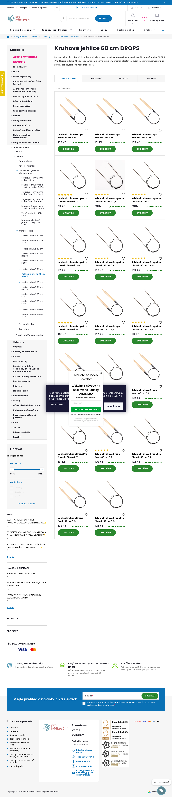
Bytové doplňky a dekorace (27, 376)
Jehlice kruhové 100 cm (32, 309)
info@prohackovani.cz (85, 751)
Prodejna (23, 7)
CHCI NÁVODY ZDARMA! (86, 409)
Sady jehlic (24, 329)
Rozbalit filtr (26, 503)
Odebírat (150, 695)
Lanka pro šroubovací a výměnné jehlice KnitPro (33, 185)
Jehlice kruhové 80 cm (32, 282)
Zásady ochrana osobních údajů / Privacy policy (22, 755)
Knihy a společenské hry (25, 410)
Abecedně (151, 78)
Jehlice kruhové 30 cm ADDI (32, 241)
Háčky (19, 151)
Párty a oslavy (20, 395)
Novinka (19, 492)
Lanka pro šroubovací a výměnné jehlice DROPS (33, 207)
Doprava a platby (39, 7)
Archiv (10, 557)
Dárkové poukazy (22, 76)
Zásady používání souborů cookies (22, 761)
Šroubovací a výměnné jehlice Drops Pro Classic (33, 193)
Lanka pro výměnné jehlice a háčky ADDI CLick (31, 222)
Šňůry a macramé (22, 120)
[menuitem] (22, 30)
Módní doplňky (20, 391)
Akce (18, 488)
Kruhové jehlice (26, 231)
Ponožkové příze (21, 106)
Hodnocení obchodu (19, 739)
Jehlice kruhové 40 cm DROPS (32, 254)
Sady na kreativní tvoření (26, 142)
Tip (17, 496)
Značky (17, 437)
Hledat (103, 18)
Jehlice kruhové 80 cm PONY (32, 295)
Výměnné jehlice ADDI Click (32, 214)
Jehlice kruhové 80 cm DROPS (32, 288)
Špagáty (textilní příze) (25, 111)
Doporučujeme (68, 78)
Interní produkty (21, 432)
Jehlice (19, 156)
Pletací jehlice (25, 161)
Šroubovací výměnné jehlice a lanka (29, 171)
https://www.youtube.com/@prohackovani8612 (85, 772)
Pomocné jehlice (27, 324)
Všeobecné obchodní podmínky (20, 749)
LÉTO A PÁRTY (20, 66)
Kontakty (10, 7)
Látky (16, 71)
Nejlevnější (95, 78)
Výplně (16, 356)
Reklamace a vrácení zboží (19, 743)
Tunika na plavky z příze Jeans (21, 573)
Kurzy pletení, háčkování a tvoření (27, 82)
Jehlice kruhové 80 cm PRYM (32, 302)
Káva (15, 422)
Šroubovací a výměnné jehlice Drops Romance (32, 200)
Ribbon (16, 115)
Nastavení (57, 404)
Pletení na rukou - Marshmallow (22, 136)
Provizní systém (17, 766)
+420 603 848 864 (85, 757)
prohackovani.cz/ (85, 766)
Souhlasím (113, 406)
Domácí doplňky (21, 381)
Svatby (16, 400)
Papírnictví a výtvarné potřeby (24, 416)
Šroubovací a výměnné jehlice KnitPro (32, 178)
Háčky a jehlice (21, 147)
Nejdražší (123, 78)
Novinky (19, 62)
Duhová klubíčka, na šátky (26, 130)
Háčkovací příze (21, 125)
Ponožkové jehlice (27, 166)
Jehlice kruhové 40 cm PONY (32, 261)
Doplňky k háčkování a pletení (30, 335)
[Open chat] (161, 790)
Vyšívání (17, 346)
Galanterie (18, 342)
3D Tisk (16, 427)
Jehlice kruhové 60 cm (32, 269)
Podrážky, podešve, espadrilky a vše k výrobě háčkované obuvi (26, 369)
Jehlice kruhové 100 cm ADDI (32, 315)
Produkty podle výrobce (25, 96)
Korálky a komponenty (25, 351)
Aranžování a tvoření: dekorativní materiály (24, 90)
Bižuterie (18, 386)
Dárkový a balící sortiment (27, 405)
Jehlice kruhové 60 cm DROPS (33, 275)
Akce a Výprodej (25, 57)
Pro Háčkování (83, 761)
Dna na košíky (20, 361)
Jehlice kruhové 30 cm (32, 235)
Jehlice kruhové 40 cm (32, 249)
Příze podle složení (23, 101)
